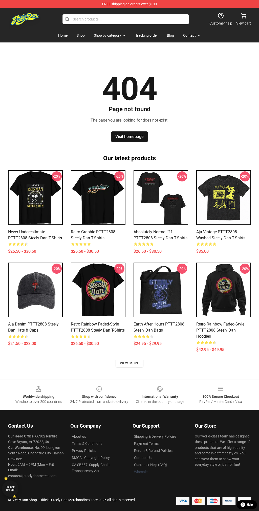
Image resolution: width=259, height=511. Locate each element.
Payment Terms (146, 444)
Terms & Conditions (87, 444)
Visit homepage (129, 136)
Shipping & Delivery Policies (155, 436)
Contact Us (143, 458)
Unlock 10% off (10, 488)
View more (129, 363)
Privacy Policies (84, 451)
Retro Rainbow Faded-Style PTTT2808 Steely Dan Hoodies (220, 330)
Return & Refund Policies (153, 451)
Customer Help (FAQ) (150, 465)
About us (79, 436)
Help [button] (250, 504)
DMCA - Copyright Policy (91, 458)
